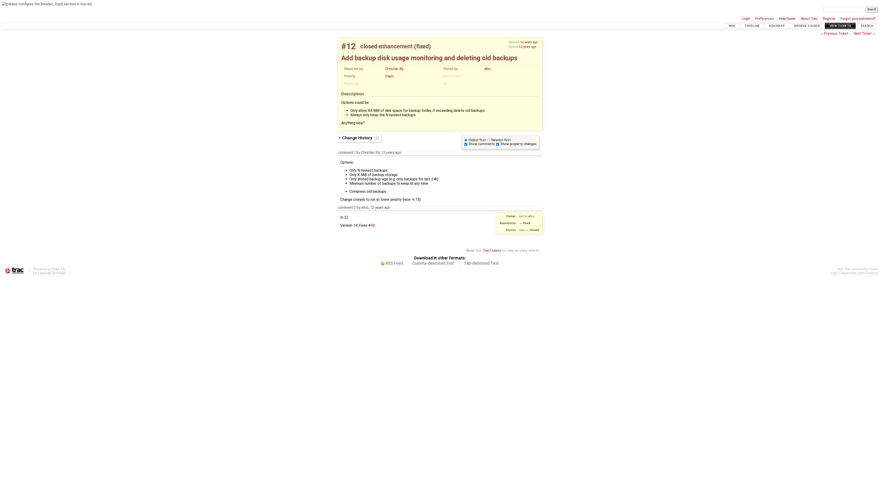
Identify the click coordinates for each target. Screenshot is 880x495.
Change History (360, 137)
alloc (487, 69)
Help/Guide (787, 19)
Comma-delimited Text (433, 263)
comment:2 (347, 207)
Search (867, 26)
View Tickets (840, 26)
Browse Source (807, 26)
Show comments (482, 144)
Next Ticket (863, 34)
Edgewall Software (52, 273)
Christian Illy (394, 69)
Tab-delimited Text (481, 263)
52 (346, 217)
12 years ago (529, 42)
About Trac (809, 19)
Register (829, 19)
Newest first (501, 140)
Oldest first (477, 140)
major (389, 76)
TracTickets (492, 251)
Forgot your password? (858, 19)
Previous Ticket (836, 34)
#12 (348, 46)
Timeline (752, 26)
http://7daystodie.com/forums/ (854, 273)
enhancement (395, 46)
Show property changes (518, 144)
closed (368, 46)
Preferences (764, 19)
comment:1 (347, 152)
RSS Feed (394, 263)
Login (746, 19)
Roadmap (777, 26)
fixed (422, 46)
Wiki (732, 26)
